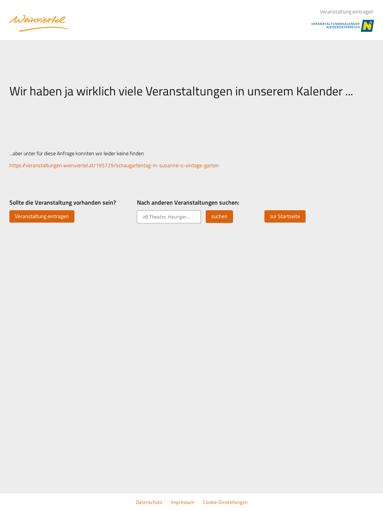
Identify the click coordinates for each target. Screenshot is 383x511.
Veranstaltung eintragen (347, 11)
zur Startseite (285, 216)
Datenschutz (149, 502)
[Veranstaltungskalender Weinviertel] (39, 23)
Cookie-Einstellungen (225, 502)
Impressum (182, 502)
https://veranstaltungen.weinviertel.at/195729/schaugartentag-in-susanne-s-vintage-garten (114, 165)
